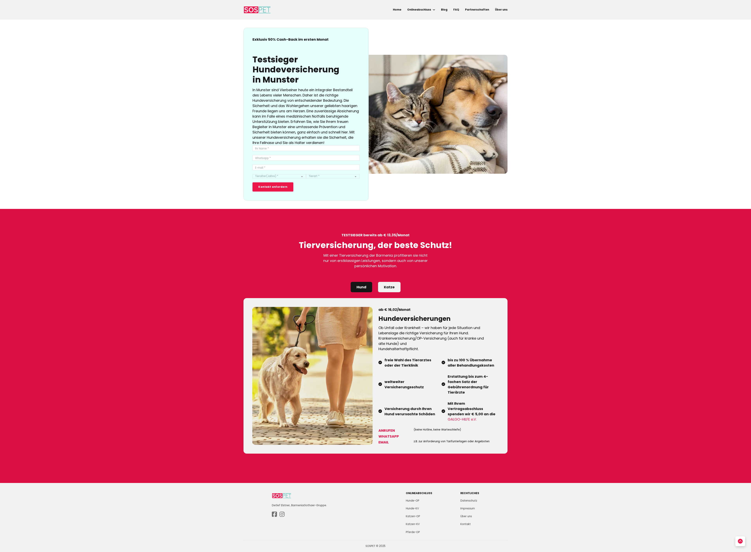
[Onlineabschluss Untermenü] (434, 9)
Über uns (501, 10)
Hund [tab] (361, 287)
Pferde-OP (413, 532)
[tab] (361, 287)
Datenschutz (468, 501)
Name (689, 443)
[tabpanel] (375, 375)
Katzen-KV (413, 524)
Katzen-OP (413, 516)
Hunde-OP (412, 501)
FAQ (456, 10)
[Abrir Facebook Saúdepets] (274, 514)
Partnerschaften (477, 10)
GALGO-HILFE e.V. (462, 419)
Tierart (690, 475)
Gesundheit (694, 507)
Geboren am (695, 491)
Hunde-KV (412, 508)
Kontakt (465, 524)
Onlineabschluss (419, 10)
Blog (444, 10)
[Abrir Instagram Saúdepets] (282, 514)
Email (383, 442)
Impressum (467, 508)
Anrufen (386, 430)
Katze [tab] (389, 287)
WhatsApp (388, 436)
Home (397, 10)
